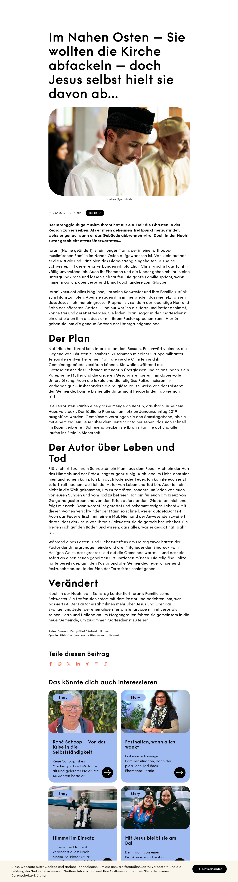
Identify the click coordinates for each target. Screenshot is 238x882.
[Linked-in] (78, 664)
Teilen (92, 212)
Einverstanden (212, 869)
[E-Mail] (96, 664)
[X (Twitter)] (69, 664)
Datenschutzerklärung (28, 875)
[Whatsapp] (60, 664)
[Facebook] (50, 664)
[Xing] (87, 664)
